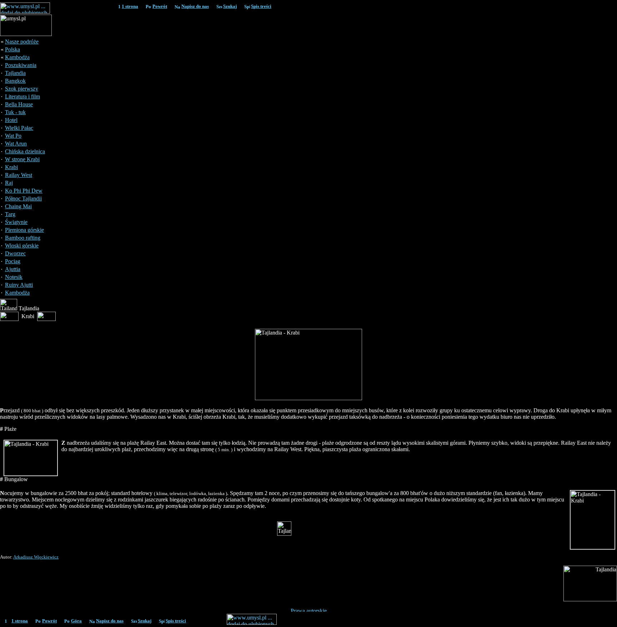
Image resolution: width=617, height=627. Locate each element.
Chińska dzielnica (25, 151)
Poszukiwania (20, 65)
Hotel (11, 120)
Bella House (19, 104)
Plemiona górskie (24, 230)
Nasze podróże (22, 42)
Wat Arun (16, 144)
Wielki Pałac (19, 128)
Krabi (11, 167)
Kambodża (17, 57)
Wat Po (13, 136)
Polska (12, 49)
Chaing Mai (18, 206)
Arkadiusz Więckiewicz (36, 557)
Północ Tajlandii (23, 198)
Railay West (18, 175)
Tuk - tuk (15, 112)
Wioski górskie (22, 246)
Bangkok (15, 81)
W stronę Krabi (22, 159)
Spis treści (261, 6)
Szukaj (230, 6)
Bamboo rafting (22, 238)
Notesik (13, 277)
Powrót (159, 6)
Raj (9, 183)
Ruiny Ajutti (19, 285)
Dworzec (15, 253)
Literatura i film (22, 96)
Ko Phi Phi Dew (23, 191)
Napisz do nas (195, 6)
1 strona (130, 6)
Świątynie (16, 222)
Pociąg (12, 261)
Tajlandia (15, 73)
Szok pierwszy (21, 89)
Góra (76, 620)
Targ (10, 214)
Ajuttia (12, 269)
